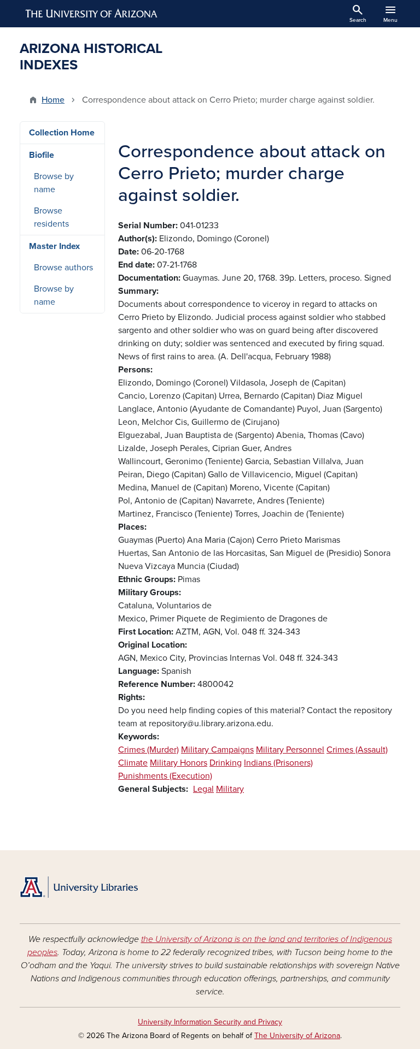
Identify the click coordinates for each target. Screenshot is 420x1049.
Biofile (41, 155)
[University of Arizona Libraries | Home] (79, 887)
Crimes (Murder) (148, 749)
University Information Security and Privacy (210, 1022)
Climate (133, 762)
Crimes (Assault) (357, 749)
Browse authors (63, 267)
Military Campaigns (217, 749)
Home (53, 99)
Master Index (54, 246)
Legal (203, 789)
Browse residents (51, 217)
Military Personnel (290, 749)
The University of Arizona (297, 1035)
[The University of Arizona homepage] (92, 13)
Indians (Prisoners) (278, 762)
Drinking (225, 762)
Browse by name (54, 183)
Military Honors (178, 762)
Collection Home (62, 132)
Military (230, 789)
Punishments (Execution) (165, 776)
